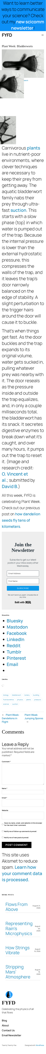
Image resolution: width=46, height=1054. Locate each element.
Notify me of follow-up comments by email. (20, 831)
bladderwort (16, 695)
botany (27, 695)
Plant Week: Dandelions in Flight (10, 718)
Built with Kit (23, 602)
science (6, 704)
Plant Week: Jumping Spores (34, 716)
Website (5, 810)
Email (4, 798)
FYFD (7, 35)
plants (33, 148)
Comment (6, 761)
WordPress (40, 1045)
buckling (36, 695)
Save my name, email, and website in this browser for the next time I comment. (23, 824)
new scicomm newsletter (27, 25)
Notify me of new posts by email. (16, 837)
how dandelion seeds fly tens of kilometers (21, 520)
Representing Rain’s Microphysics (19, 928)
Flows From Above (17, 907)
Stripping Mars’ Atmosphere (18, 971)
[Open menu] (42, 35)
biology (6, 695)
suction (18, 210)
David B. (10, 486)
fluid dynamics (8, 699)
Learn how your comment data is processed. (22, 873)
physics (20, 699)
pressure (37, 699)
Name (4, 788)
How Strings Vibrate (18, 950)
